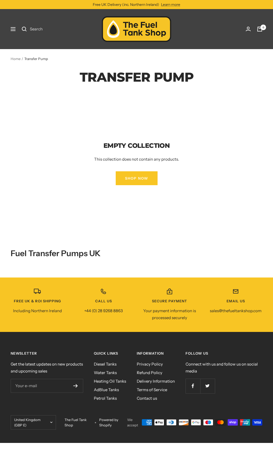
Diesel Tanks (105, 364)
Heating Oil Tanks (110, 381)
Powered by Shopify (108, 422)
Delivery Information (156, 381)
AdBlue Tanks (106, 389)
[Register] (75, 386)
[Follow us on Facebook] (193, 386)
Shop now (136, 178)
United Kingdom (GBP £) (27, 422)
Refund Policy (149, 372)
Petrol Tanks (105, 398)
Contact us (147, 398)
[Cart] (259, 29)
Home (16, 59)
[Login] (248, 29)
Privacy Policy (150, 364)
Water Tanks (105, 372)
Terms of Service (152, 389)
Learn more (170, 4)
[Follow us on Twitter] (207, 386)
